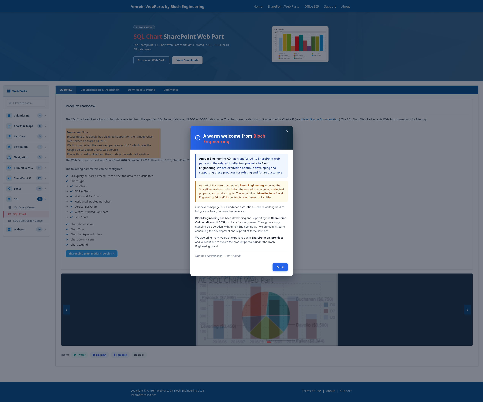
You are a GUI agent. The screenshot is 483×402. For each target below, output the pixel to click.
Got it (280, 267)
